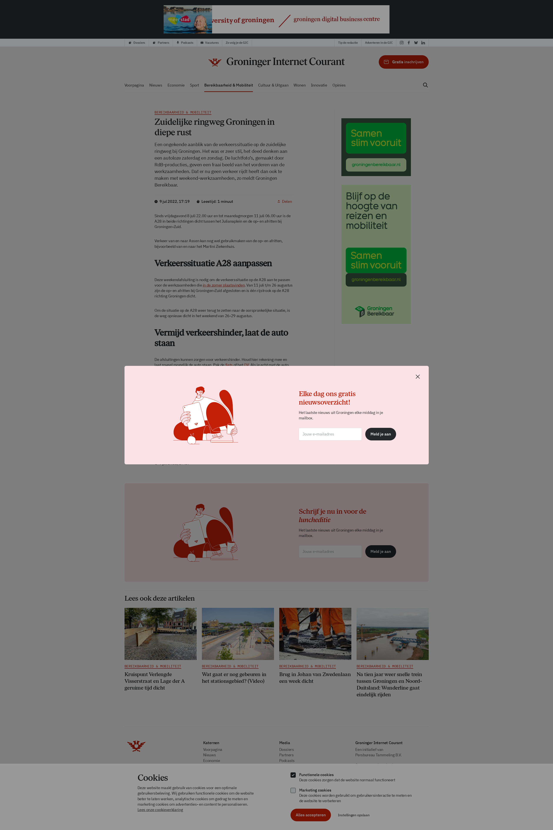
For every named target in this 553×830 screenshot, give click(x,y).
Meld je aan (380, 434)
